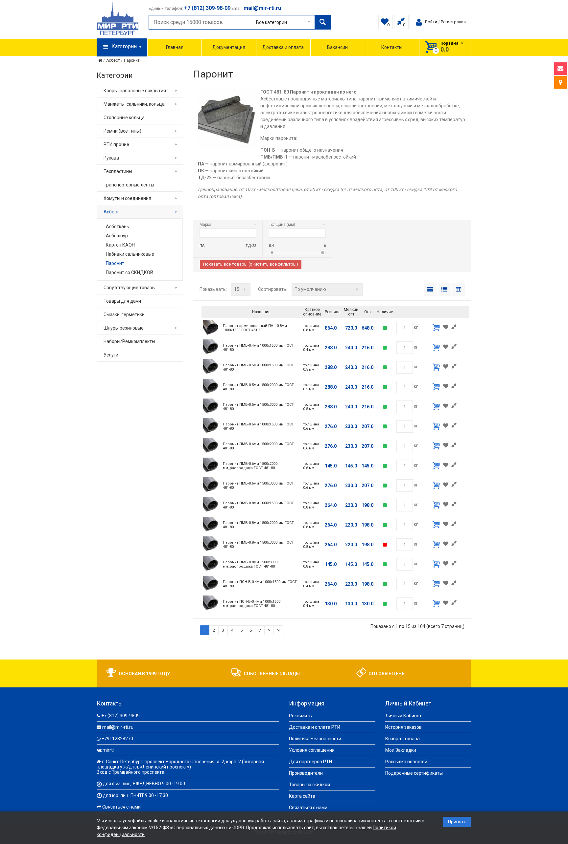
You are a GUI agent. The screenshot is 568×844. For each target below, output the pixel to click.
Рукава (111, 158)
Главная (174, 47)
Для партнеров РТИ (310, 761)
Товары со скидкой (309, 784)
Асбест (113, 60)
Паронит (131, 60)
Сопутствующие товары (129, 287)
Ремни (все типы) (122, 131)
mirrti (108, 750)
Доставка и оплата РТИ (314, 727)
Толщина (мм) (282, 224)
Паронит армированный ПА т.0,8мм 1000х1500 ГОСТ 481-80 (255, 328)
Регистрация (453, 21)
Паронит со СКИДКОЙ (129, 272)
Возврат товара (402, 738)
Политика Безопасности (315, 738)
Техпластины (118, 171)
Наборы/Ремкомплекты (129, 341)
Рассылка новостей (406, 761)
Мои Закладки (400, 750)
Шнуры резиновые (124, 328)
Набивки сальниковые (130, 254)
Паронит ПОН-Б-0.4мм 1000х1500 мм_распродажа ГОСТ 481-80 (251, 603)
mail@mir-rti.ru (117, 727)
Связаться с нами (121, 807)
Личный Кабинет (403, 715)
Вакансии (337, 47)
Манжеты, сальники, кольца (134, 104)
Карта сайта (302, 796)
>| (278, 630)
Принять (457, 821)
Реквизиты (301, 715)
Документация (228, 47)
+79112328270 (117, 738)
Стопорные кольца (124, 117)
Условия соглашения (312, 750)
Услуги (111, 354)
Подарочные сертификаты (414, 773)
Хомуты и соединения (127, 198)
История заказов (403, 727)
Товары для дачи (122, 301)
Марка (205, 224)
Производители (306, 773)
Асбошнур (117, 235)
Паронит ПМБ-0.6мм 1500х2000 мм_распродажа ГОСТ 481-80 (250, 466)
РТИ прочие (116, 144)
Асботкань (117, 226)
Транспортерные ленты (129, 184)
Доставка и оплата (283, 47)
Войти (431, 21)
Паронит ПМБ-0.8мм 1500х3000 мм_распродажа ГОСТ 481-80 (250, 564)
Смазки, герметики (124, 314)
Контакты (391, 47)
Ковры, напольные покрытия (135, 90)
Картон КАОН (120, 245)
